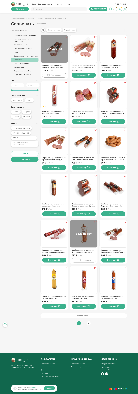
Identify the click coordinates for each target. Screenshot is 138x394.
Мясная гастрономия (19, 30)
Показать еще (82, 316)
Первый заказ (69, 30)
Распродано (56, 75)
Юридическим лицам (62, 4)
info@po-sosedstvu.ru (108, 364)
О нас (34, 4)
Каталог (21, 9)
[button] (98, 9)
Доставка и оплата (45, 4)
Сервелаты (18, 60)
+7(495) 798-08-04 (120, 4)
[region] (83, 31)
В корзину (81, 75)
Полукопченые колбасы (23, 48)
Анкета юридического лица (81, 367)
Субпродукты (19, 67)
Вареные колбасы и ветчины (25, 35)
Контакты (44, 373)
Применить (25, 159)
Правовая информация (49, 376)
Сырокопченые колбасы (23, 75)
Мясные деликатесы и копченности (22, 40)
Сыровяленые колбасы (22, 71)
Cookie (33, 387)
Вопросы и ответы (48, 367)
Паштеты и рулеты (21, 45)
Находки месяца (54, 30)
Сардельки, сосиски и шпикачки (26, 56)
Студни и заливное (21, 63)
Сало (16, 52)
